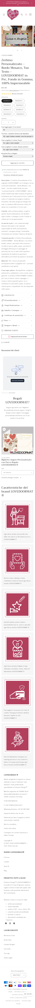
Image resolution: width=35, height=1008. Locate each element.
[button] (4, 14)
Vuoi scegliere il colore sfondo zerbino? (14, 147)
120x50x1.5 (20, 105)
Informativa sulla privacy (18, 994)
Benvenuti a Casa (9, 935)
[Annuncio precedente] (3, 3)
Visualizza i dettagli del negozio (13, 175)
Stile (2, 468)
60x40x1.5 (7, 101)
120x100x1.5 (7, 114)
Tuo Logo (7, 953)
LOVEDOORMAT (16, 989)
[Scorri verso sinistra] (13, 50)
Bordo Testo (7, 940)
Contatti (6, 862)
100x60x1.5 (7, 105)
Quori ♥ (6, 866)
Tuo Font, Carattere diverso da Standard (15, 133)
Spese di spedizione (14, 90)
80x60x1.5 (18, 101)
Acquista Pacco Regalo (9, 153)
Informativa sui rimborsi (20, 991)
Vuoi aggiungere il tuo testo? (11, 127)
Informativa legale (26, 1000)
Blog (5, 871)
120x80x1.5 (19, 110)
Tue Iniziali (7, 949)
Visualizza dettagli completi (10, 477)
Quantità (3, 118)
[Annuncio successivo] (31, 3)
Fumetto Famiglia (9, 944)
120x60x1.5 (7, 110)
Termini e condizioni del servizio (18, 997)
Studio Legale (8, 958)
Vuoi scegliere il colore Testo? (11, 140)
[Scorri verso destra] (22, 50)
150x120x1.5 (20, 114)
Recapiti (18, 1003)
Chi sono (7, 857)
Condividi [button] (6, 342)
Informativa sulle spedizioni (13, 1000)
